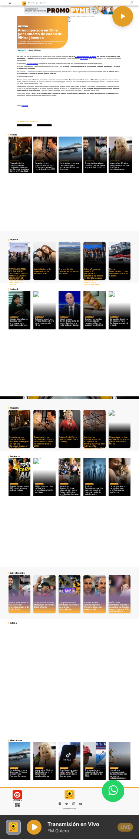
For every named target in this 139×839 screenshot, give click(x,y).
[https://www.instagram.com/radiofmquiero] (73, 804)
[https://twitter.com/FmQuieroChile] (66, 804)
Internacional (64, 483)
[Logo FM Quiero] (24, 3)
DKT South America (33, 63)
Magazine (39, 316)
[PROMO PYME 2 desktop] (70, 10)
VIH (24, 124)
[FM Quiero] (10, 3)
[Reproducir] (122, 16)
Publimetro (24, 105)
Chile (44, 124)
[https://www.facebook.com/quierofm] (60, 803)
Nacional (23, 26)
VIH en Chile (83, 58)
